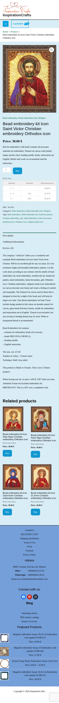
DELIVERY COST (29, 534)
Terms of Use (29, 542)
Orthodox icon (21, 222)
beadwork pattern (45, 214)
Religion (42, 118)
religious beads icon (35, 222)
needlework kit (8, 222)
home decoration (44, 218)
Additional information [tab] (13, 242)
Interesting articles (29, 613)
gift (21, 218)
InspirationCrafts (17, 15)
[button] (51, 49)
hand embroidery (30, 218)
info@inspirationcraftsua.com (35, 579)
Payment (29, 550)
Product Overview (29, 621)
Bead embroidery (10, 118)
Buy (17, 171)
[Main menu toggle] (6, 24)
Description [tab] (8, 235)
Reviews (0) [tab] (8, 248)
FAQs (29, 546)
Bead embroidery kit (30, 214)
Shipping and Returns (29, 538)
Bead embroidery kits (28, 118)
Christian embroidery (11, 218)
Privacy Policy (29, 555)
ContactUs (29, 530)
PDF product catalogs (29, 617)
